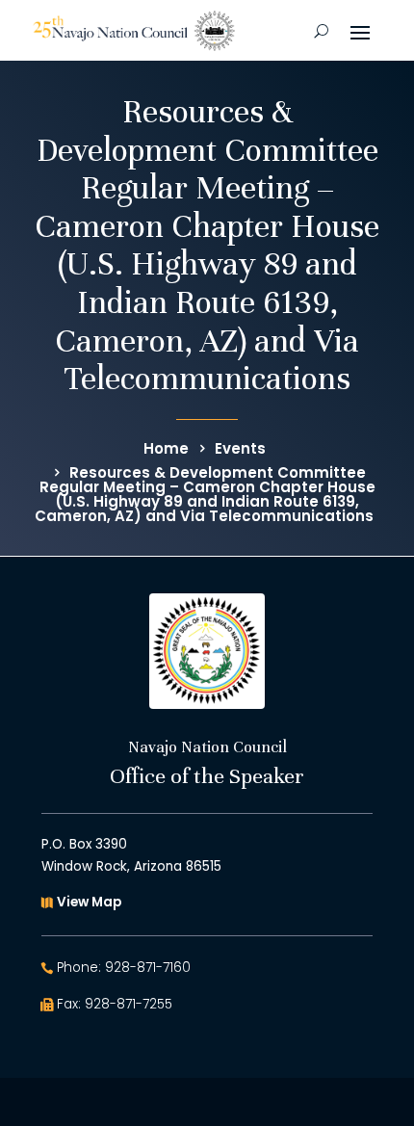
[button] (360, 30)
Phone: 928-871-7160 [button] (124, 967)
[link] (134, 31)
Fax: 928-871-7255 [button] (114, 1004)
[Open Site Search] (321, 30)
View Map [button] (89, 902)
